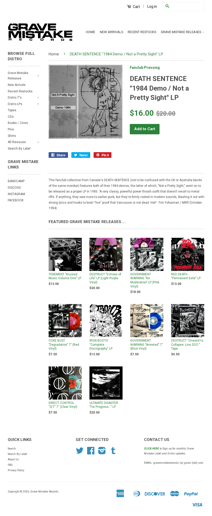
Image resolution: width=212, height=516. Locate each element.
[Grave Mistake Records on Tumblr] (113, 452)
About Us (13, 459)
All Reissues (17, 142)
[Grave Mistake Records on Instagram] (102, 452)
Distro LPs (15, 104)
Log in (152, 6)
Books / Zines (18, 123)
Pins (11, 129)
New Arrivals (17, 85)
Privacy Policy (16, 470)
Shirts (12, 136)
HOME (90, 32)
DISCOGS (14, 187)
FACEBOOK (16, 200)
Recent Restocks (20, 91)
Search (12, 448)
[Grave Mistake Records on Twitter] (80, 452)
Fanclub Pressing (145, 67)
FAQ (10, 464)
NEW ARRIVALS (111, 32)
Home (54, 54)
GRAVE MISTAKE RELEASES (181, 32)
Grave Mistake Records (44, 491)
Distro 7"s (15, 97)
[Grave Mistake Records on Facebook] (91, 452)
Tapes (12, 110)
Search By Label (19, 148)
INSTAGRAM (16, 194)
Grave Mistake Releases (18, 75)
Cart (136, 7)
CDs (11, 117)
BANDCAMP (16, 181)
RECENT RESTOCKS (142, 32)
